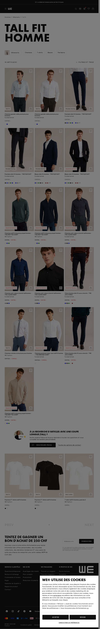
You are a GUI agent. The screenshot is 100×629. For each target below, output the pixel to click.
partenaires (57, 595)
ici (87, 608)
